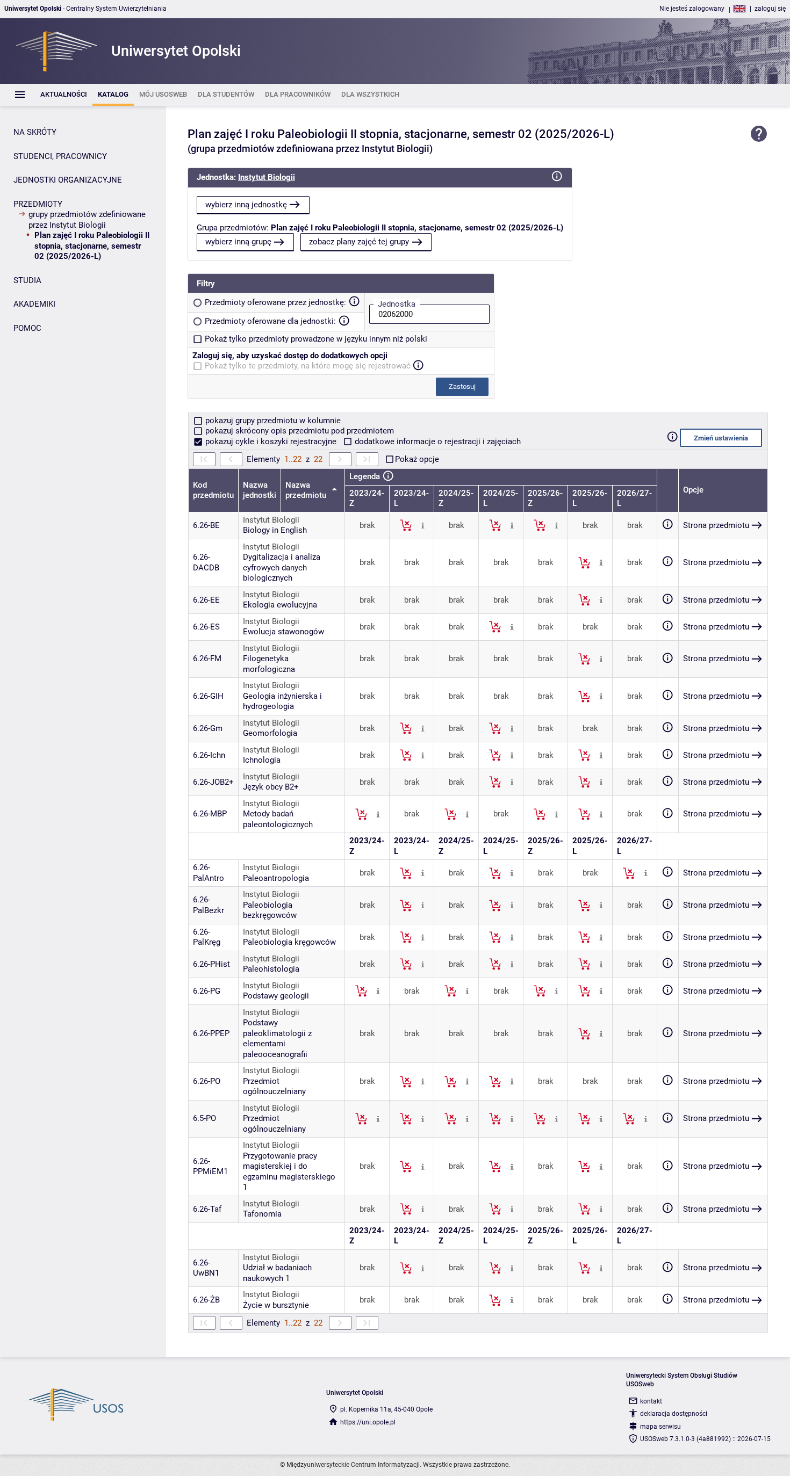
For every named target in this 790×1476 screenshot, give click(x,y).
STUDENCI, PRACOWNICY (60, 156)
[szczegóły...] (423, 525)
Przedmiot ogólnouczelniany (274, 1086)
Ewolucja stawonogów (283, 631)
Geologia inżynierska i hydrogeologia (282, 701)
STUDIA (27, 280)
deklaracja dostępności (673, 1413)
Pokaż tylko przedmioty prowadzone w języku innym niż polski (316, 339)
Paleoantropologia (276, 878)
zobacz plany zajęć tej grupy (359, 242)
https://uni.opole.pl (368, 1422)
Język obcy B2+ (271, 787)
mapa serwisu (660, 1426)
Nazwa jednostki (259, 490)
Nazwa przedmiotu (306, 490)
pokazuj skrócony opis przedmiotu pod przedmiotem (298, 431)
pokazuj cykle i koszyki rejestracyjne (271, 441)
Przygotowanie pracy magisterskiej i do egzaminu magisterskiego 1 (289, 1171)
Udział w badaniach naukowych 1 (277, 1273)
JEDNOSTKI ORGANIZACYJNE (67, 180)
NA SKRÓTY (34, 132)
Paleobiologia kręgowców (289, 942)
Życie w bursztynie (276, 1305)
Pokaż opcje (417, 459)
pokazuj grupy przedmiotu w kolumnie (272, 420)
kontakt (651, 1401)
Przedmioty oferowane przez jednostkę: (275, 302)
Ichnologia (262, 760)
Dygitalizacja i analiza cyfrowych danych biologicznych (281, 567)
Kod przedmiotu (213, 490)
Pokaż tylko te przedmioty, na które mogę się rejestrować (308, 366)
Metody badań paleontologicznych (278, 819)
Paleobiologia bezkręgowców (270, 910)
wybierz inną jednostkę (246, 204)
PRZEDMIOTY (37, 204)
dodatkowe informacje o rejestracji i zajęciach (437, 441)
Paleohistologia (271, 969)
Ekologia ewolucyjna (280, 605)
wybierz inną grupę (238, 242)
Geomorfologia (270, 733)
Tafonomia (262, 1214)
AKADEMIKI (34, 304)
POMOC (27, 328)
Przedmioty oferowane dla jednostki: (270, 321)
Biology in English (275, 530)
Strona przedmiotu (716, 525)
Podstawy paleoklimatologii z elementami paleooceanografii (277, 1038)
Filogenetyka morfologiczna (269, 664)
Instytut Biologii (266, 177)
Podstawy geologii (276, 996)
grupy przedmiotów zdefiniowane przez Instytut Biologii (87, 219)
